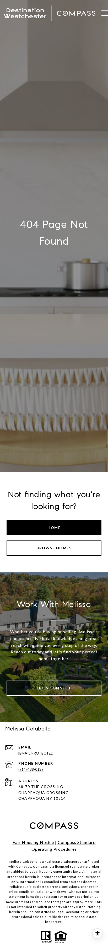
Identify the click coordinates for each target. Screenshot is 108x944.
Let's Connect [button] (54, 688)
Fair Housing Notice (33, 842)
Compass (40, 866)
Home (54, 527)
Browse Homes (54, 548)
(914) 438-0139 (31, 769)
